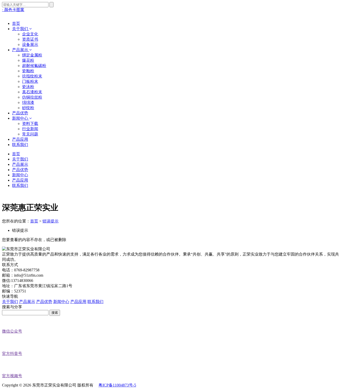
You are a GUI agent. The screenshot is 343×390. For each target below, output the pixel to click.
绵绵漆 (28, 102)
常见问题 (30, 134)
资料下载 (30, 123)
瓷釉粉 (28, 71)
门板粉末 (30, 81)
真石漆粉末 (32, 92)
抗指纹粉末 (32, 76)
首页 (34, 221)
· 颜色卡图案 (13, 10)
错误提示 (50, 221)
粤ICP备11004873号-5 (117, 385)
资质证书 (30, 39)
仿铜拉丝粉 (32, 97)
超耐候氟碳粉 (34, 65)
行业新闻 (30, 129)
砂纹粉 (28, 108)
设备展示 (30, 44)
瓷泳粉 (28, 87)
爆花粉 (28, 60)
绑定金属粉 (32, 55)
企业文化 (30, 34)
